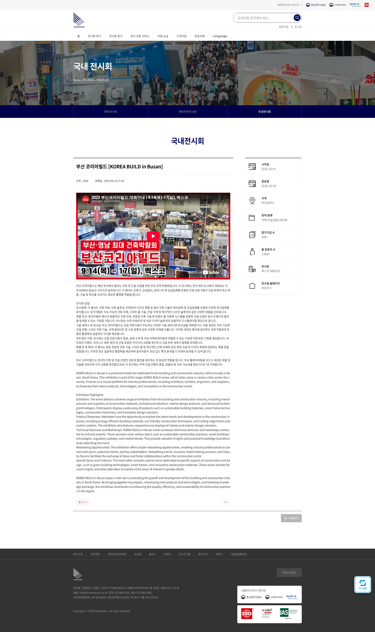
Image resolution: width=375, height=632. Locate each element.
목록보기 (294, 518)
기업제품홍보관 (238, 554)
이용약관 (95, 554)
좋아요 (82, 502)
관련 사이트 (289, 572)
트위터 (167, 554)
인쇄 (225, 502)
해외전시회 (110, 111)
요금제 (137, 554)
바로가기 (267, 288)
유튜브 (218, 554)
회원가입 (283, 27)
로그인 (298, 27)
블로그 (152, 554)
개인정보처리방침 (117, 554)
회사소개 (78, 554)
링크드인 (203, 554)
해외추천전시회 (187, 111)
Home (76, 80)
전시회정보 (89, 80)
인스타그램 (184, 554)
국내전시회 (264, 111)
